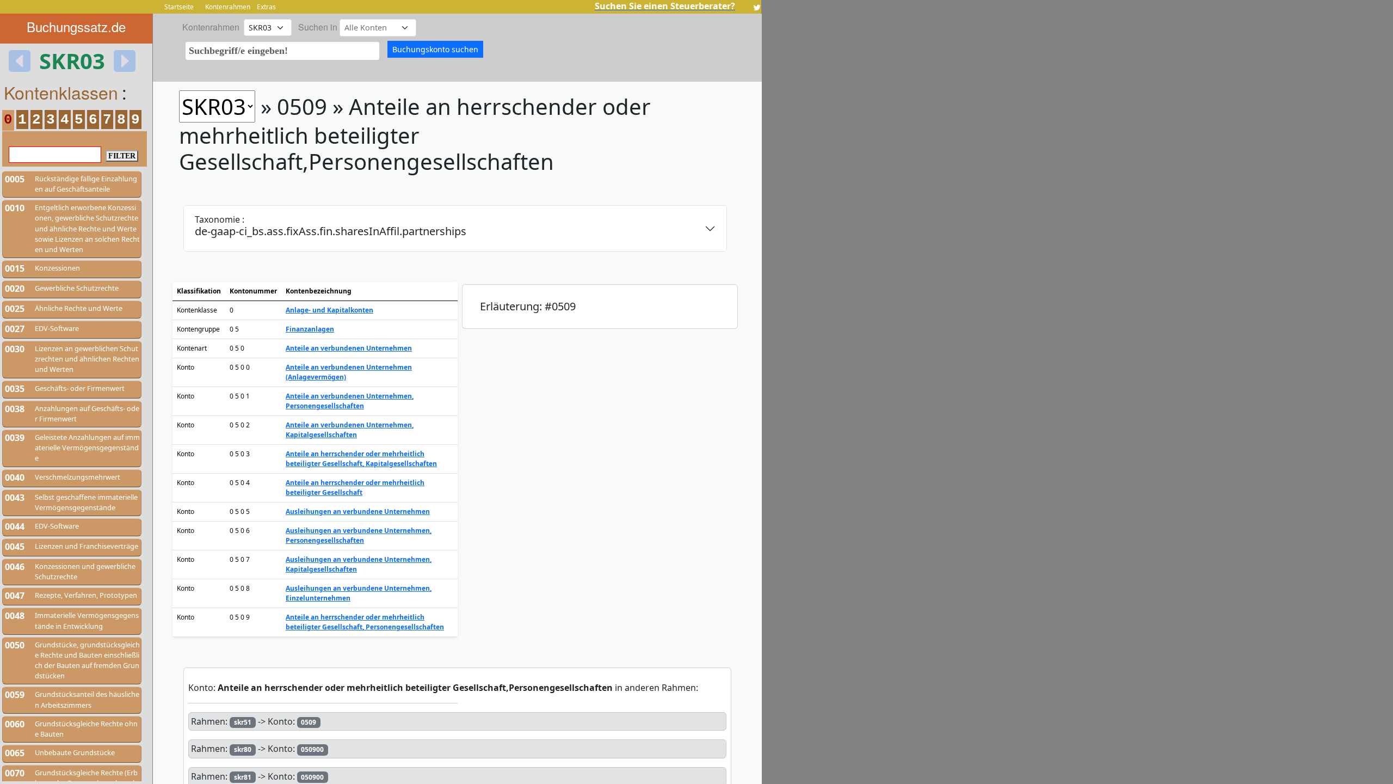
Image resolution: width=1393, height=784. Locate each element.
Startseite (179, 6)
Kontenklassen (61, 92)
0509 (308, 722)
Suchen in (317, 27)
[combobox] (282, 51)
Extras (266, 6)
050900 (312, 749)
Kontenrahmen (227, 6)
